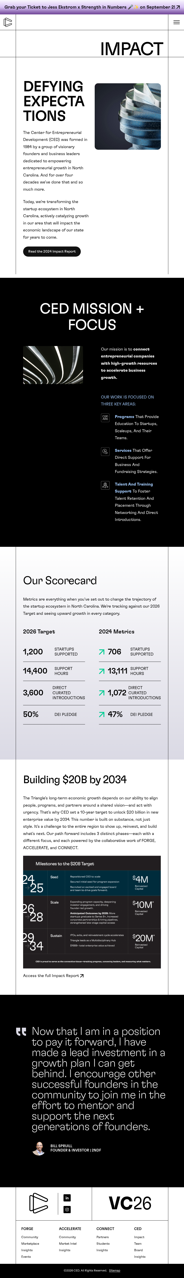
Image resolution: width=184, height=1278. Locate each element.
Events (26, 1256)
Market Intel (68, 1243)
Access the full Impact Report (51, 976)
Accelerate (70, 1229)
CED (138, 1229)
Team (138, 1243)
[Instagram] (73, 1209)
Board (138, 1250)
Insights (27, 1250)
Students (103, 1243)
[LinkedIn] (73, 1197)
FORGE (27, 1229)
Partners (102, 1237)
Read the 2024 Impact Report (52, 251)
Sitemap (114, 1270)
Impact (139, 1237)
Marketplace (30, 1243)
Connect (105, 1229)
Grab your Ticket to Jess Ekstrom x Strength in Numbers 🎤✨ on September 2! (89, 7)
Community (29, 1237)
